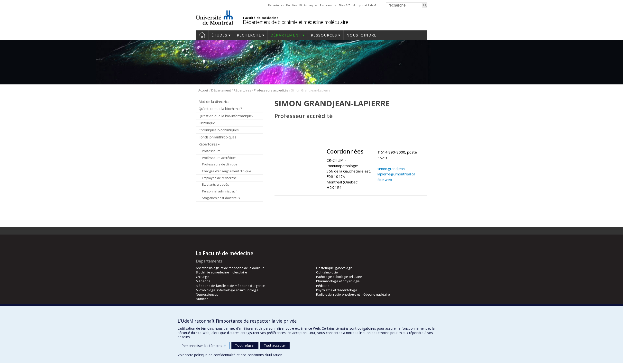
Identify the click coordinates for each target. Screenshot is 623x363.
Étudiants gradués (215, 184)
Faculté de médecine (260, 18)
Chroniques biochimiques (219, 130)
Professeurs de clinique (219, 164)
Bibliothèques (308, 5)
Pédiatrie (323, 285)
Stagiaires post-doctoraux (221, 198)
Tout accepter (275, 345)
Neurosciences (207, 294)
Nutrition (202, 299)
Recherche (249, 35)
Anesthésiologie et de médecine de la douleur (230, 268)
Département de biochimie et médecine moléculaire (295, 22)
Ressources (324, 35)
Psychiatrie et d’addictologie (336, 290)
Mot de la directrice (214, 101)
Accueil (202, 35)
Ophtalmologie (327, 272)
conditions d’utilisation (264, 355)
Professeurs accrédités (271, 90)
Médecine (203, 281)
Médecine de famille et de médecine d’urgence (230, 285)
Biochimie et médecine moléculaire (221, 272)
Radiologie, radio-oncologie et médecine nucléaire (353, 294)
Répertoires (276, 5)
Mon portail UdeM (364, 5)
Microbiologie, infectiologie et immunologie (227, 290)
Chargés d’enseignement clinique (226, 171)
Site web (384, 179)
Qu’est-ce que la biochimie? (220, 108)
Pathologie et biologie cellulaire (339, 276)
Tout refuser (245, 345)
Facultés (291, 5)
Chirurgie (202, 276)
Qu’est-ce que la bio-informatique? (226, 116)
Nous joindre (361, 35)
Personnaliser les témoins (204, 345)
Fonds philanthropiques (217, 137)
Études (219, 35)
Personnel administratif (219, 191)
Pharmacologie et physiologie (338, 281)
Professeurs (211, 151)
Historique (207, 123)
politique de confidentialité (215, 355)
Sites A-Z (344, 5)
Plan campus (328, 5)
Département (286, 35)
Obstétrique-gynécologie (334, 268)
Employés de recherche (219, 178)
